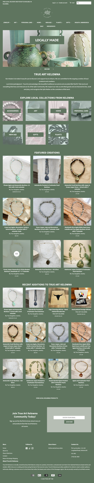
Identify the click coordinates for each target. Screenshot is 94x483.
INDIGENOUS (51, 26)
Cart (73, 3)
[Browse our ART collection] (36, 113)
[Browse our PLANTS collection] (58, 136)
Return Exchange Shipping (10, 458)
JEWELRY (6, 23)
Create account (63, 3)
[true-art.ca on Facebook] (27, 449)
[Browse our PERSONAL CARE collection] (81, 113)
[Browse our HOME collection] (58, 113)
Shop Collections (7, 453)
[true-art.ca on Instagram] (32, 449)
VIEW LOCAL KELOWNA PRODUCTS (47, 398)
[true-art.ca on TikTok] (29, 449)
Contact (5, 456)
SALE (41, 26)
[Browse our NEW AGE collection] (13, 136)
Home (4, 448)
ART (15, 23)
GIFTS (68, 23)
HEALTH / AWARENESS (82, 23)
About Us (5, 451)
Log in (54, 3)
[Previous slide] (41, 69)
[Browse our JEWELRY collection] (13, 113)
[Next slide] (53, 69)
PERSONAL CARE (26, 23)
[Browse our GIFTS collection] (36, 136)
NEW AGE (49, 23)
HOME (39, 23)
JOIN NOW (69, 422)
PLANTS (59, 23)
